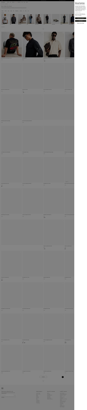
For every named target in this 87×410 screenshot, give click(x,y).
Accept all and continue (81, 18)
